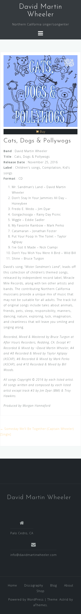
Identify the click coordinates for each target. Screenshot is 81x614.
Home (12, 585)
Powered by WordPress (26, 599)
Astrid (63, 599)
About (68, 585)
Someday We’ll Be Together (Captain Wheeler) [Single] (37, 431)
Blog (53, 585)
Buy (42, 132)
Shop (40, 591)
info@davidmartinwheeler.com (33, 555)
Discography (33, 585)
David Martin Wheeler (39, 497)
